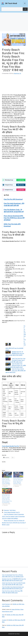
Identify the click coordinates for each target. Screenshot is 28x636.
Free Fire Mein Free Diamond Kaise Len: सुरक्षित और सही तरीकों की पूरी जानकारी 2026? (16, 365)
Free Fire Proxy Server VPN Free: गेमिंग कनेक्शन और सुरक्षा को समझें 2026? (15, 370)
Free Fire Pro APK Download (13, 199)
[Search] (25, 9)
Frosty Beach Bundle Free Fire (10, 446)
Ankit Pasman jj (6, 604)
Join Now (21, 180)
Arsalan (4, 620)
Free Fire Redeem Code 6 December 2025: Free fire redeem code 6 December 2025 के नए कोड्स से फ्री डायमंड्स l (13, 516)
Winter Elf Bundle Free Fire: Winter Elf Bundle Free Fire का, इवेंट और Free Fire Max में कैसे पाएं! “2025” (14, 522)
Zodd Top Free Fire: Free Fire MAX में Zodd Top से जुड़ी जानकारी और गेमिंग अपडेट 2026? (15, 360)
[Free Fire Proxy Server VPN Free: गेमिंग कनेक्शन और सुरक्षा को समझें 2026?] (8, 369)
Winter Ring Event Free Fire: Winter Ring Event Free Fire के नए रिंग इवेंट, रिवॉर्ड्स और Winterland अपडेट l (18, 481)
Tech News (12, 510)
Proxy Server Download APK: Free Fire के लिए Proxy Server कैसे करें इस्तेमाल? (14, 218)
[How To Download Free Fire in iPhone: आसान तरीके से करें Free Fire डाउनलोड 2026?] (14, 335)
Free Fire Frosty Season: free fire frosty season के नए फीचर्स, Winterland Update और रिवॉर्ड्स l (6, 481)
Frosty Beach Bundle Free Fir (12, 512)
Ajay (3, 614)
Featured (6, 510)
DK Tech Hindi (11, 3)
